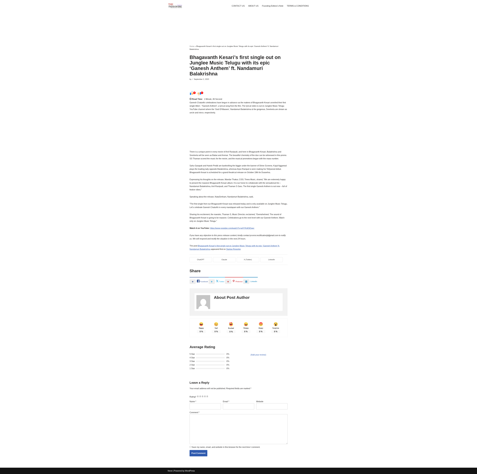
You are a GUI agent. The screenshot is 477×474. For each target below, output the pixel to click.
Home (192, 46)
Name (193, 401)
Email (226, 401)
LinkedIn (271, 260)
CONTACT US (238, 6)
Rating (193, 397)
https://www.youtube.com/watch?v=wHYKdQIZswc (232, 228)
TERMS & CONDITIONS (298, 6)
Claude (224, 260)
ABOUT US (253, 6)
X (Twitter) (248, 260)
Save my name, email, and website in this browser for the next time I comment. (226, 447)
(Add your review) (258, 355)
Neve (170, 471)
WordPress (190, 471)
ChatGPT (200, 260)
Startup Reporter (233, 249)
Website (259, 401)
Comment (194, 412)
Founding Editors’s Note (272, 6)
